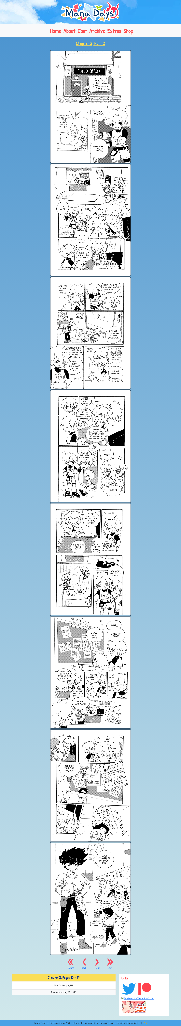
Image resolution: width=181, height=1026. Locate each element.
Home (55, 31)
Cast (82, 31)
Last (110, 967)
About (69, 31)
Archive (97, 31)
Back (84, 967)
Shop (128, 31)
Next (97, 967)
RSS (145, 1023)
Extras (114, 31)
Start (71, 967)
